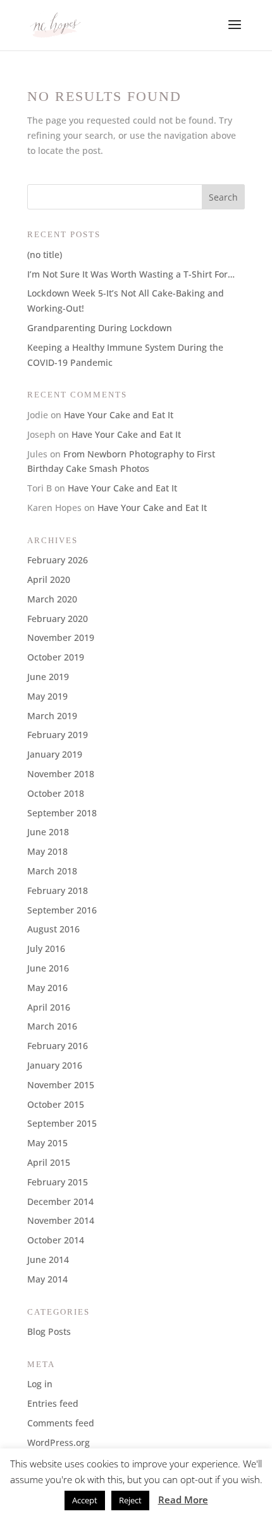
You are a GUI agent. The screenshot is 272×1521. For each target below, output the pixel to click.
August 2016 (53, 929)
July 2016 (46, 948)
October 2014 (55, 1240)
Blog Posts (49, 1331)
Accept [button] (84, 1500)
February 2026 (57, 560)
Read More (183, 1499)
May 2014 (47, 1279)
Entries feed (52, 1403)
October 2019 (55, 657)
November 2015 (60, 1085)
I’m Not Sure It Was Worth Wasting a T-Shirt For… (131, 274)
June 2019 (48, 677)
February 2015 (57, 1182)
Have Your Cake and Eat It (118, 415)
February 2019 (57, 735)
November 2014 (60, 1220)
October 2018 (55, 793)
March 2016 (52, 1026)
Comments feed (60, 1423)
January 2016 (54, 1065)
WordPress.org (58, 1442)
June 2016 (48, 968)
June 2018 (48, 832)
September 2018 (62, 813)
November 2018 (60, 774)
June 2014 (48, 1260)
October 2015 (55, 1104)
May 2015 (47, 1143)
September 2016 (62, 910)
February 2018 (57, 890)
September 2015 (62, 1123)
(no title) (44, 255)
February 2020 (57, 619)
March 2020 (52, 599)
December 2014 (60, 1201)
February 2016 (57, 1046)
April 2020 (48, 579)
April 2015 (48, 1162)
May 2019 (47, 696)
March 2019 (52, 716)
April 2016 (48, 1007)
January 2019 (54, 754)
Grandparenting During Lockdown (99, 328)
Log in (40, 1384)
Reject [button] (130, 1500)
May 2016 (47, 988)
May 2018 (47, 851)
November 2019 (60, 637)
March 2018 (52, 871)
